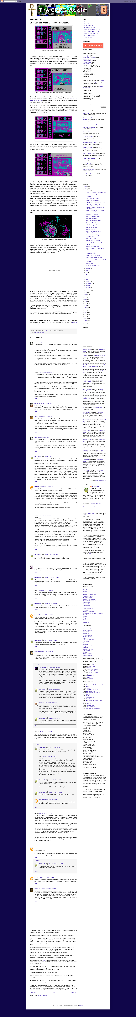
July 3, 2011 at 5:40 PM (47, 614)
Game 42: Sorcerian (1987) (92, 246)
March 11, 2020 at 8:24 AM (47, 877)
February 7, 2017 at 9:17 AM (49, 756)
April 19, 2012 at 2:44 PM (51, 702)
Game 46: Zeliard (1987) (92, 263)
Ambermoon (86, 641)
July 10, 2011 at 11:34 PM (50, 640)
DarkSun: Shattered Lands (89, 594)
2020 (85, 310)
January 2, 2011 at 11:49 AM (45, 342)
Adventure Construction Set (93, 692)
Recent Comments (89, 23)
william (36, 403)
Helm (36, 342)
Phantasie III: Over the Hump (93, 216)
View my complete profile (89, 506)
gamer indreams (87, 380)
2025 (85, 321)
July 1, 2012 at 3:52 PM (54, 747)
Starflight (85, 616)
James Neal (86, 450)
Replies (38, 664)
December (88, 290)
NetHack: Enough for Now (92, 225)
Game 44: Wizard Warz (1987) (93, 255)
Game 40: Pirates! (90, 229)
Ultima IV (85, 621)
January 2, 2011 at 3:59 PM (45, 416)
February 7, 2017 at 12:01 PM (56, 780)
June (87, 277)
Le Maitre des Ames (39, 332)
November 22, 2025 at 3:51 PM (48, 888)
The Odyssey (86, 63)
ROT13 (44, 960)
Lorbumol (37, 888)
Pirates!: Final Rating (91, 238)
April (87, 272)
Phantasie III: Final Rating (92, 222)
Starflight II (85, 614)
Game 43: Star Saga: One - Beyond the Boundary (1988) (95, 252)
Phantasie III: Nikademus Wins (93, 220)
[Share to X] (58, 330)
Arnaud (41, 799)
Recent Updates (88, 37)
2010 (85, 186)
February (88, 268)
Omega (85, 618)
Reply (36, 367)
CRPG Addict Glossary (89, 35)
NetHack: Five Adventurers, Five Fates (95, 202)
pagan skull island (100, 355)
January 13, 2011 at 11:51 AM (45, 566)
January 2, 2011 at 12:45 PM (46, 403)
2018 (85, 305)
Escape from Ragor (88, 60)
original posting (91, 513)
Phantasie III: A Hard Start (92, 214)
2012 (85, 292)
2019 (85, 308)
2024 (85, 318)
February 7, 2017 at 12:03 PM (56, 792)
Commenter (86, 371)
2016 (85, 301)
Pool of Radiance (87, 593)
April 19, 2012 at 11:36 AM (55, 689)
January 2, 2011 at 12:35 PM (47, 372)
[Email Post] (50, 330)
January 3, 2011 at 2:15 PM (46, 515)
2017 (85, 303)
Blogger (81, 1005)
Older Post (74, 992)
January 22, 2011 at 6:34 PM (46, 590)
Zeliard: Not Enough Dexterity (93, 265)
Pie (83, 407)
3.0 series (87, 630)
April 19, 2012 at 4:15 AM (51, 651)
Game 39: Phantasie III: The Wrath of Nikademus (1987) (95, 211)
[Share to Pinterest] (62, 330)
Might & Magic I (86, 602)
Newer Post (33, 992)
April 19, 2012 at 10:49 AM (53, 667)
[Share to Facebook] (60, 330)
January (88, 190)
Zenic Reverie (42, 667)
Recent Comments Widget (100, 480)
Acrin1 (36, 416)
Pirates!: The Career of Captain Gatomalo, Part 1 (93, 232)
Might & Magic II (87, 605)
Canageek (41, 702)
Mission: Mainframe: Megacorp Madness (96, 192)
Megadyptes (38, 614)
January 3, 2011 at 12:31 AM (51, 456)
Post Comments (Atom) (42, 995)
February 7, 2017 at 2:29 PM (50, 799)
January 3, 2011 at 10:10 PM (51, 554)
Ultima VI (88, 677)
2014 (85, 297)
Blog (85, 22)
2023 (85, 316)
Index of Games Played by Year (92, 31)
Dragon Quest (86, 56)
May (87, 274)
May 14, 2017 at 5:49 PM (45, 813)
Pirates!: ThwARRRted (91, 227)
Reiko (36, 566)
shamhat (85, 355)
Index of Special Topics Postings (92, 33)
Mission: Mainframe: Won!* (92, 198)
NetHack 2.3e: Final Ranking (93, 240)
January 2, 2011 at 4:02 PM (44, 437)
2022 (85, 314)
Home (54, 992)
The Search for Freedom (89, 57)
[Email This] (55, 330)
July (87, 279)
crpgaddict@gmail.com (95, 503)
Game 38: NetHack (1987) (92, 200)
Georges (37, 486)
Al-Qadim (85, 59)
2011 (85, 189)
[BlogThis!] (56, 330)
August (88, 281)
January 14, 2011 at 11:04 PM (51, 577)
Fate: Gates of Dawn (88, 628)
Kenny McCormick (39, 651)
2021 (85, 312)
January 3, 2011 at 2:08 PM (46, 486)
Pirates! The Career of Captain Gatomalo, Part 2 (93, 235)
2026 (85, 323)
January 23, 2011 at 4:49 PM (51, 603)
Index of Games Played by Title (92, 29)
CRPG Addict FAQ (88, 25)
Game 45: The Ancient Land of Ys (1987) (96, 257)
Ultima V (85, 590)
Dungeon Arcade (87, 62)
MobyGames (86, 113)
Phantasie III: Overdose (91, 218)
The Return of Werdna (88, 639)
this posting (93, 82)
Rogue (84, 638)
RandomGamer (87, 349)
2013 (85, 294)
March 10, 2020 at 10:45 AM (56, 863)
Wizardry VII (92, 666)
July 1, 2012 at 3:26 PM (46, 731)
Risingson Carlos (87, 419)
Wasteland (85, 619)
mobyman (37, 848)
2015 (85, 299)
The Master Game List (89, 27)
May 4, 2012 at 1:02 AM (54, 718)
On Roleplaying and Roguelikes (94, 205)
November (88, 287)
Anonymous (86, 397)
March (87, 270)
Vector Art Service (87, 365)
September (89, 283)
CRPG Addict (38, 456)
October (88, 285)
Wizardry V (85, 643)
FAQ (90, 554)
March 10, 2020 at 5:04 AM (47, 848)
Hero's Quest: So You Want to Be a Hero (93, 613)
